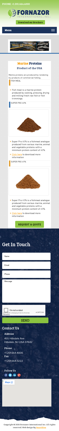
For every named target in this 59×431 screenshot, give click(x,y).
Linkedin (14, 375)
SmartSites (41, 427)
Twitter (10, 375)
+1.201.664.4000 (21, 4)
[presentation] (24, 310)
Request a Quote (29, 224)
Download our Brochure (30, 22)
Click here (17, 154)
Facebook (6, 375)
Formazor (29, 16)
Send (25, 320)
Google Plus (19, 375)
